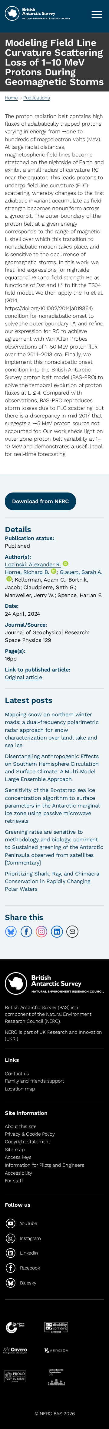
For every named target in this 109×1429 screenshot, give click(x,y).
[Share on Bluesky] (11, 932)
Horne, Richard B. (27, 572)
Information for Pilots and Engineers (44, 1165)
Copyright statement (27, 1141)
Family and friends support (34, 1081)
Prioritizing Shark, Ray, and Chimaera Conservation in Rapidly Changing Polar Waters (52, 881)
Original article (23, 677)
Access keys (18, 1157)
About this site (21, 1126)
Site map (15, 1149)
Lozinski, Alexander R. (33, 564)
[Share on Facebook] (26, 932)
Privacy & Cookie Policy (29, 1134)
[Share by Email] (72, 932)
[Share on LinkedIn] (57, 932)
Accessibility (18, 1173)
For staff (14, 1181)
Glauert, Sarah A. (81, 572)
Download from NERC (40, 501)
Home (11, 98)
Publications (36, 98)
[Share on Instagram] (41, 932)
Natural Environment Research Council (48, 1017)
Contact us (17, 1073)
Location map (20, 1089)
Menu (97, 14)
